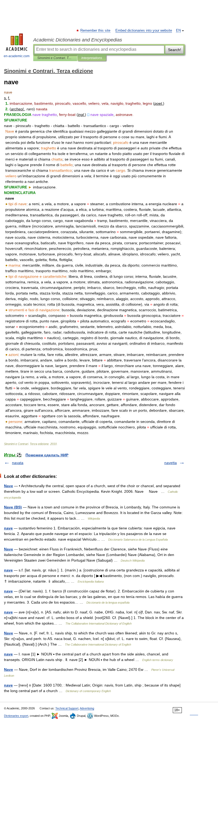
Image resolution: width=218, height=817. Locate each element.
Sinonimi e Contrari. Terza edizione (55, 58)
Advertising (87, 708)
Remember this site (95, 30)
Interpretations (91, 58)
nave (8, 528)
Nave (8, 486)
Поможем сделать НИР (47, 455)
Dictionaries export (16, 715)
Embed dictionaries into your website (143, 30)
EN (178, 30)
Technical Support (66, 708)
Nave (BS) (13, 507)
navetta (170, 463)
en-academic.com (17, 56)
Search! (174, 50)
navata (17, 463)
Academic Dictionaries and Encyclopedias (77, 40)
